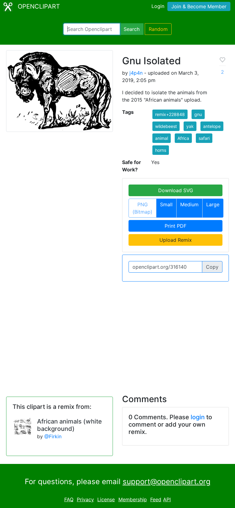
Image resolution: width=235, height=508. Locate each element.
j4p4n (136, 73)
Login (157, 6)
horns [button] (160, 150)
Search (132, 29)
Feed (155, 499)
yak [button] (190, 126)
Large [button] (212, 204)
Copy (212, 267)
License (106, 499)
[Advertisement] (117, 334)
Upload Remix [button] (175, 240)
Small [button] (166, 204)
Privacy (85, 499)
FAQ (68, 499)
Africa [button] (183, 138)
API (167, 499)
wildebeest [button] (166, 126)
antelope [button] (212, 126)
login (198, 417)
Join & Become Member (198, 6)
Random (158, 29)
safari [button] (204, 138)
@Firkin (53, 436)
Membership (132, 499)
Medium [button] (189, 204)
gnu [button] (198, 114)
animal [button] (161, 138)
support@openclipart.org (167, 481)
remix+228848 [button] (170, 114)
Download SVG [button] (175, 190)
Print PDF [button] (175, 226)
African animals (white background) (69, 425)
